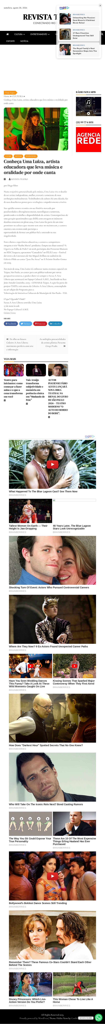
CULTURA (18, 34)
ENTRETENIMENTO (38, 34)
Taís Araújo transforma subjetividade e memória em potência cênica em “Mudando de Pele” (35, 390)
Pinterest (41, 323)
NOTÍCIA (24, 41)
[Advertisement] (52, 64)
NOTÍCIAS (18, 156)
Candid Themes (78, 1018)
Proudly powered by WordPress (34, 1018)
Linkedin (56, 323)
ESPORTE (10, 41)
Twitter (26, 323)
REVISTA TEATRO (52, 17)
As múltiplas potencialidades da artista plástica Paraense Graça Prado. (53, 342)
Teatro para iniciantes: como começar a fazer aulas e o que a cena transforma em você (13, 388)
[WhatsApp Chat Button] (98, 1017)
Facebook (11, 323)
